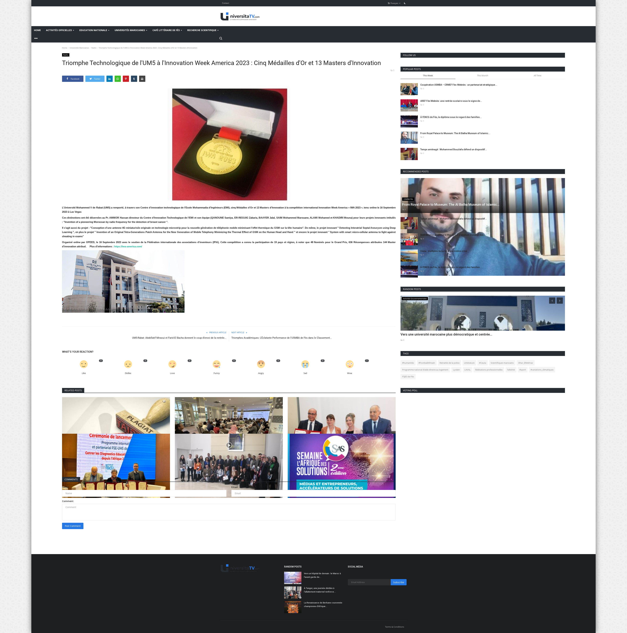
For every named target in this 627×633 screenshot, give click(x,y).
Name (65, 487)
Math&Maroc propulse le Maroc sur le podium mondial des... (452, 235)
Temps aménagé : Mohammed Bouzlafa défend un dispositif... (453, 149)
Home (37, 30)
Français (394, 3)
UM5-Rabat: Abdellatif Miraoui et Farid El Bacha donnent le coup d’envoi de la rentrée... (179, 337)
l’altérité (511, 369)
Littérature (469, 362)
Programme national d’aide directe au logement (425, 369)
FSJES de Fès (408, 376)
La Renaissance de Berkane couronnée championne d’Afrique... (323, 604)
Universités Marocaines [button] (130, 30)
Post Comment (73, 525)
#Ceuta (482, 362)
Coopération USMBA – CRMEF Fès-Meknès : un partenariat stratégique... (458, 84)
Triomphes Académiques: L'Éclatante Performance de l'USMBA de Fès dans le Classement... (281, 337)
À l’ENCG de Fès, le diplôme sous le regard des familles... (451, 117)
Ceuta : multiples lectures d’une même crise (443, 251)
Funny (217, 373)
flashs (93, 48)
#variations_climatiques (542, 369)
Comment (67, 501)
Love (172, 373)
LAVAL (467, 369)
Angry (261, 373)
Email (234, 487)
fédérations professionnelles (489, 369)
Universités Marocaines (79, 48)
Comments (71, 479)
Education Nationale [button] (93, 30)
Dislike (128, 373)
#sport (522, 369)
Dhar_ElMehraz (525, 362)
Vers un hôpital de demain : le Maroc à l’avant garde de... (322, 575)
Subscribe (398, 582)
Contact (225, 3)
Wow (349, 373)
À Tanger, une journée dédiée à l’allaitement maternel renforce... (320, 590)
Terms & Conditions (394, 626)
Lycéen (456, 369)
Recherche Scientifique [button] (202, 30)
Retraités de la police (449, 362)
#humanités (408, 362)
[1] (405, 3)
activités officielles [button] (59, 30)
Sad (305, 373)
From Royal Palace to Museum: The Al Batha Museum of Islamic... (455, 133)
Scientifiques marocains (502, 362)
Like (84, 373)
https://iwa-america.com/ (128, 246)
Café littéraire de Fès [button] (166, 30)
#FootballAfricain (426, 362)
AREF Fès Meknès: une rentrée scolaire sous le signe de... (451, 101)
